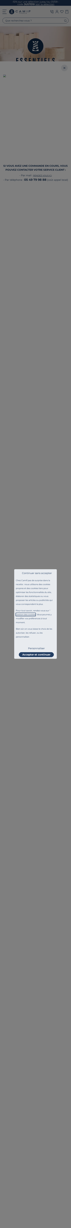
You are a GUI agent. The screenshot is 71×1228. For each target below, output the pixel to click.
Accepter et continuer (36, 654)
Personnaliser (36, 648)
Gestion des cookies (26, 614)
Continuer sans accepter (37, 573)
